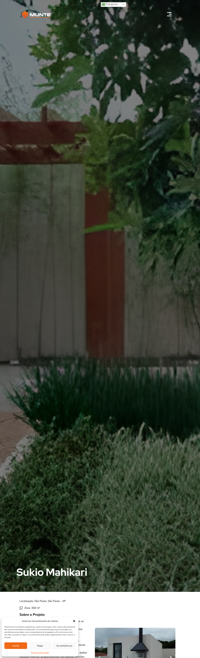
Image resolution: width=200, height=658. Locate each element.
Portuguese (111, 4)
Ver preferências (64, 645)
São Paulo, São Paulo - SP (50, 601)
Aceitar (15, 645)
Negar (40, 645)
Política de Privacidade (40, 652)
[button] (74, 621)
